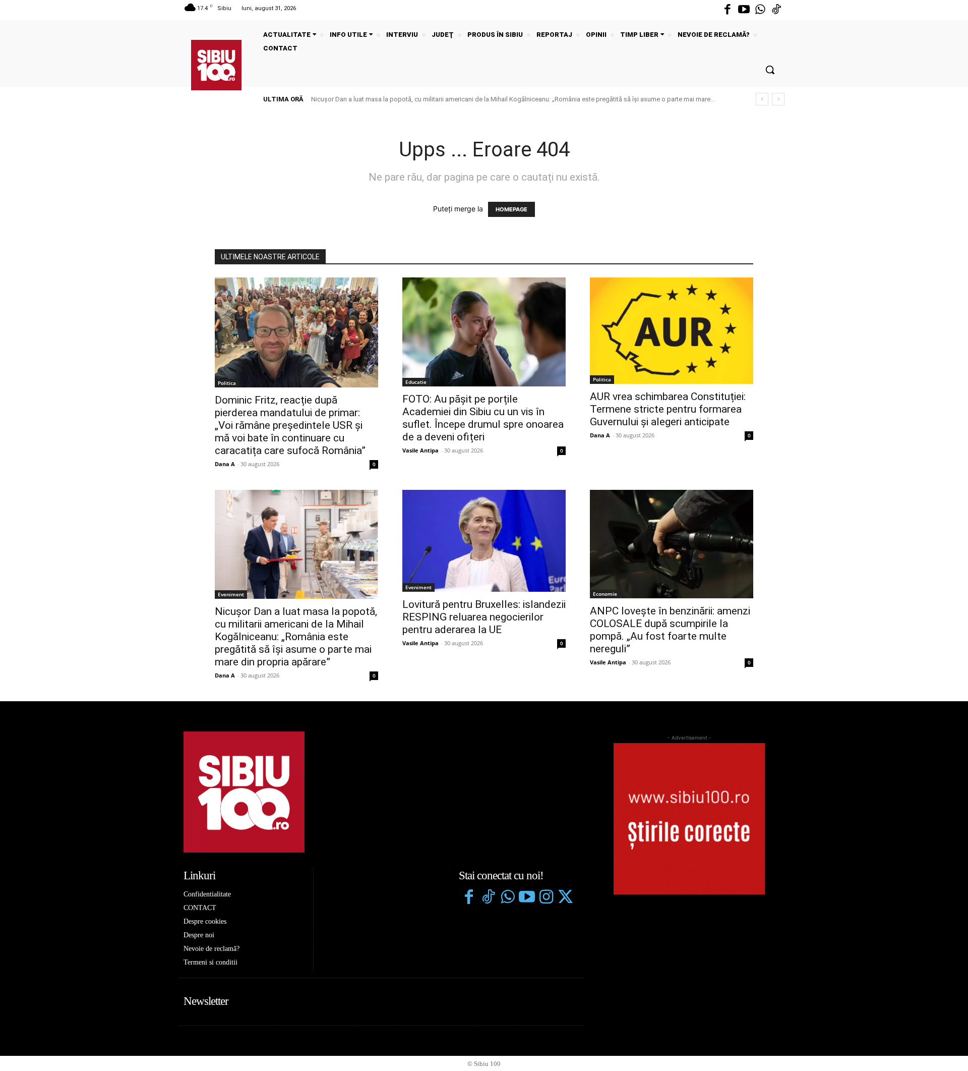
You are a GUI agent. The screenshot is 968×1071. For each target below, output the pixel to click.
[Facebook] (727, 10)
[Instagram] (546, 898)
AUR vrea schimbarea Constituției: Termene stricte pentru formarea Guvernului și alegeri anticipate (668, 409)
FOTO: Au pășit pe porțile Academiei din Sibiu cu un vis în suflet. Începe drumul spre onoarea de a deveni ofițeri (483, 418)
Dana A (225, 464)
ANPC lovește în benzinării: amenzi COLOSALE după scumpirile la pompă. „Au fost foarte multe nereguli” (670, 630)
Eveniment (231, 594)
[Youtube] (744, 10)
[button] (769, 69)
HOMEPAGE (511, 209)
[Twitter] (565, 898)
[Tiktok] (776, 10)
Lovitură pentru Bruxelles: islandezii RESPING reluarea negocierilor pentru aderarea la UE (445, 99)
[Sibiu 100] (216, 65)
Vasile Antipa (420, 450)
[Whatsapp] (760, 10)
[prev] (762, 99)
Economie (605, 593)
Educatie (416, 381)
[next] (778, 99)
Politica (227, 382)
